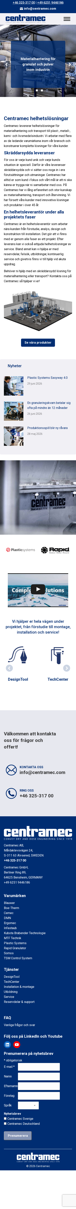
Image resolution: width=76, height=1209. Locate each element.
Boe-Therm (11, 908)
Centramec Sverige (20, 1119)
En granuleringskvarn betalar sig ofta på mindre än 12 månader (49, 405)
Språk (8, 1105)
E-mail (9, 1067)
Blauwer (9, 903)
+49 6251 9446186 (50, 2)
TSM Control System (18, 958)
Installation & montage (19, 987)
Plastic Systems (15, 943)
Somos (9, 953)
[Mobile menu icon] (67, 19)
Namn (8, 1076)
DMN (7, 918)
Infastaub (10, 928)
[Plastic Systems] (20, 550)
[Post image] (13, 386)
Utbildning (11, 992)
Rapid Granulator (15, 948)
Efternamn (11, 1086)
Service (9, 997)
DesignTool (18, 679)
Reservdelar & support (19, 1002)
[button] (6, 64)
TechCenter (58, 679)
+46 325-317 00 (24, 2)
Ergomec (10, 923)
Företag (9, 1096)
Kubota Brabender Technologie (25, 933)
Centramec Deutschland (23, 1124)
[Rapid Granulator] (55, 550)
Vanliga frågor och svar (19, 1025)
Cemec (8, 913)
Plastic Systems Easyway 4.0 (47, 378)
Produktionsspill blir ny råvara (47, 428)
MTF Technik (12, 938)
